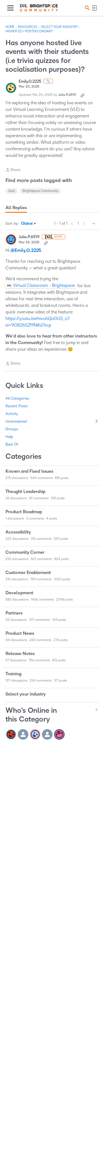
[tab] (16, 207)
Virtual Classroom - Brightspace (44, 285)
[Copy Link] (82, 95)
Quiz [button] (11, 191)
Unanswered (51, 421)
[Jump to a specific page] (93, 223)
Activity (11, 414)
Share (12, 170)
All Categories (17, 398)
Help (9, 437)
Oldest (27, 223)
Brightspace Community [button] (40, 191)
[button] (86, 8)
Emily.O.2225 (30, 81)
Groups (11, 429)
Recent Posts (16, 406)
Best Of (11, 444)
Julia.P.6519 (67, 95)
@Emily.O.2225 (25, 250)
